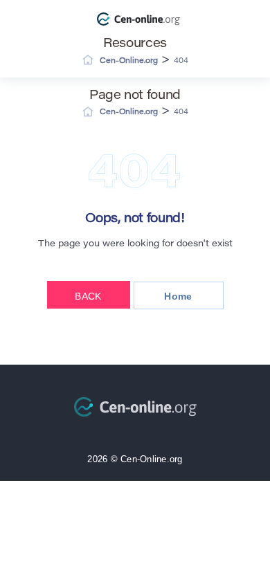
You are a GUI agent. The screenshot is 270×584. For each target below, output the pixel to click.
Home (178, 296)
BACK (88, 296)
